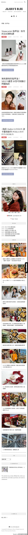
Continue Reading (8, 70)
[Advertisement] (14, 496)
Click (26, 267)
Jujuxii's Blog (14, 8)
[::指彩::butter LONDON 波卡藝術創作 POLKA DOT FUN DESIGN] (14, 152)
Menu (4, 2)
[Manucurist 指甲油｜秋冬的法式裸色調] (14, 50)
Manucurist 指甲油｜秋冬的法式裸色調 (13, 32)
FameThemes (12, 531)
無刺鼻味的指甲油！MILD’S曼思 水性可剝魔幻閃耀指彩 (13, 81)
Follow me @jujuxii (14, 526)
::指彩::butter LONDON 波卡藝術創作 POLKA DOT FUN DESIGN (13, 132)
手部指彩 (4, 36)
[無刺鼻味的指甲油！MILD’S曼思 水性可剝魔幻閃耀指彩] (14, 99)
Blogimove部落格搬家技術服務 (20, 534)
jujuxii (10, 36)
